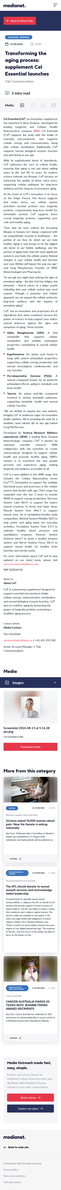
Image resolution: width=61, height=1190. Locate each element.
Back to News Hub (22, 21)
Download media (30, 747)
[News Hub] (15, 5)
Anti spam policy (12, 1182)
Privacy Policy (11, 1169)
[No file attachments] (32, 105)
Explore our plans (28, 1108)
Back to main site (18, 1147)
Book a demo (28, 1097)
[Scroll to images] (22, 105)
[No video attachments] (53, 105)
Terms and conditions (15, 1176)
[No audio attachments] (43, 105)
